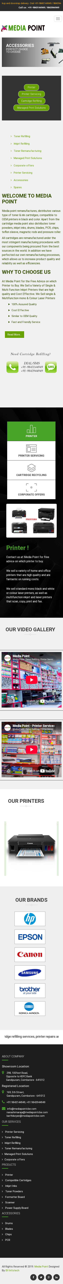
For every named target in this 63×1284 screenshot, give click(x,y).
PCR (7, 1240)
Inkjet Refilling (22, 143)
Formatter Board (15, 1197)
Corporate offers (24, 165)
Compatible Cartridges (18, 1180)
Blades (9, 1228)
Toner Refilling (22, 136)
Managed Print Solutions (31, 107)
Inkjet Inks (11, 1186)
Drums (9, 1223)
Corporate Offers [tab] (31, 494)
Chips (8, 1234)
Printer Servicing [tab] (31, 455)
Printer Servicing (31, 94)
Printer (31, 87)
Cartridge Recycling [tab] (31, 475)
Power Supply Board (16, 1208)
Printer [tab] (31, 436)
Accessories (21, 180)
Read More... (15, 334)
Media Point (41, 1266)
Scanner (10, 1202)
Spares (18, 187)
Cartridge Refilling (31, 100)
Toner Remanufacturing (27, 150)
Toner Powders (14, 1191)
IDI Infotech (12, 1270)
